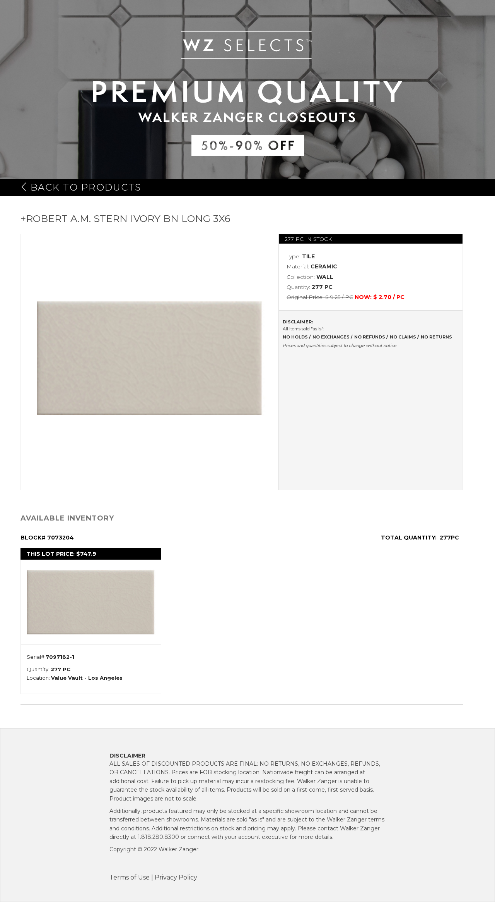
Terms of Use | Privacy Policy (153, 877)
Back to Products (86, 187)
